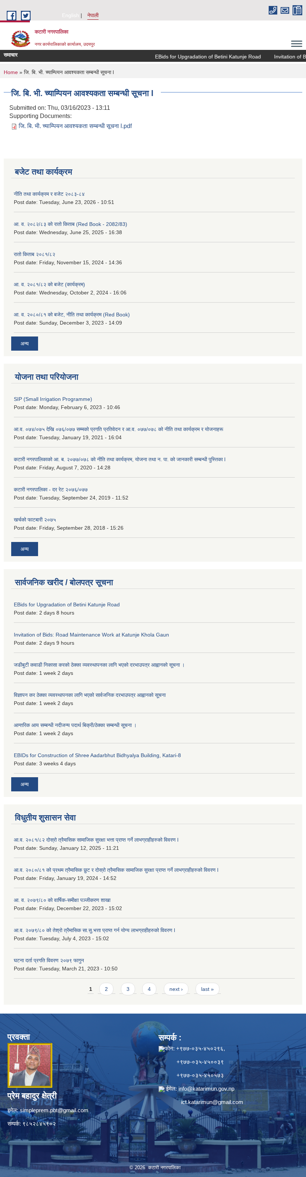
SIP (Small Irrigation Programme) (53, 399)
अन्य (25, 344)
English (70, 15)
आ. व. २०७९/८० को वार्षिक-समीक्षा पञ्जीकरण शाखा (62, 900)
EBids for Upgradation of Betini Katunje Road (198, 57)
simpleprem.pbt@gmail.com (54, 1110)
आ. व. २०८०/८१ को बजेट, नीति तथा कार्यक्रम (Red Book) (72, 315)
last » (207, 989)
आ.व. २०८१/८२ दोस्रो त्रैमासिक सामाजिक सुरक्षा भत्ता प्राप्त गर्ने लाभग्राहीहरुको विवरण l (96, 840)
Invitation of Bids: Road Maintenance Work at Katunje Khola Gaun (91, 635)
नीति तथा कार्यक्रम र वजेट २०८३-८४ (49, 194)
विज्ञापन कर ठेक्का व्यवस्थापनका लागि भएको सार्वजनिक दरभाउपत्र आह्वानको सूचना (90, 695)
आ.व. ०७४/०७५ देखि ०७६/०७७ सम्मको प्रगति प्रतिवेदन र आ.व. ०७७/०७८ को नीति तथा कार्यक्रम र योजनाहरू (118, 429)
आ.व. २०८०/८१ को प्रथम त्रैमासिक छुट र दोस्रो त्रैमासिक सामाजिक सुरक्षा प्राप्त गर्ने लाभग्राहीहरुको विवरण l (116, 870)
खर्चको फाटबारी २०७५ (35, 520)
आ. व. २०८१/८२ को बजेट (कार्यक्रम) (49, 284)
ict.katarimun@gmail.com (212, 1102)
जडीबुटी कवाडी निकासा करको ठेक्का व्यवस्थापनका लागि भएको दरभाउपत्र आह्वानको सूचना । (99, 665)
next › (176, 989)
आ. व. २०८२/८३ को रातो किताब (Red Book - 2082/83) (70, 224)
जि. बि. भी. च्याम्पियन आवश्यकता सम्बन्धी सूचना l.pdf (75, 126)
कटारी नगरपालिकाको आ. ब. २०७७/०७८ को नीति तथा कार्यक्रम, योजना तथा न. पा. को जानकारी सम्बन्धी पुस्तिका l (119, 459)
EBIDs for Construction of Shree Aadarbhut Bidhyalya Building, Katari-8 (97, 755)
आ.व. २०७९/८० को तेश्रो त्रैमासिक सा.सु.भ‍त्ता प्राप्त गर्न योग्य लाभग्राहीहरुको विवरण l (94, 930)
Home (11, 72)
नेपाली (93, 15)
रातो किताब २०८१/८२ (34, 254)
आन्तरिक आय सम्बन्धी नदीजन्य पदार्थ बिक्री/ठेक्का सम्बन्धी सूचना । (75, 725)
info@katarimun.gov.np (206, 1088)
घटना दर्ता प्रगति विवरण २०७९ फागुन (49, 960)
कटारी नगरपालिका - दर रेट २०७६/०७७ (51, 489)
